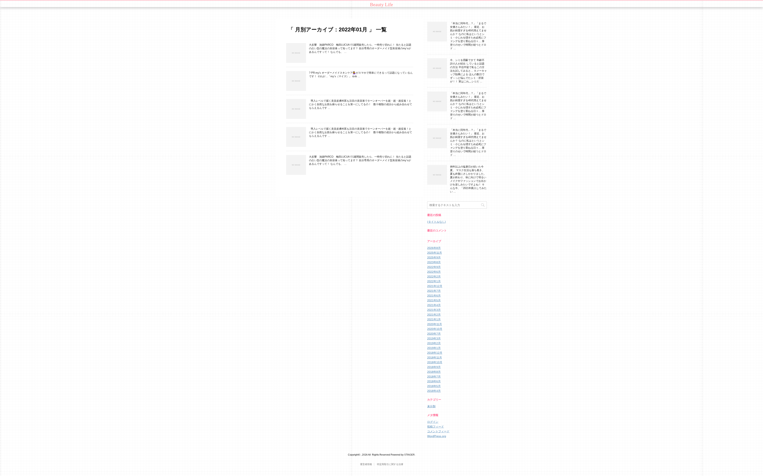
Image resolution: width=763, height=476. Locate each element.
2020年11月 (434, 324)
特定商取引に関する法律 (390, 464)
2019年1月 (434, 348)
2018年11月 (434, 357)
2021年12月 (434, 286)
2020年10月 (434, 329)
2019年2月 (434, 343)
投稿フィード (435, 426)
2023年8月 (434, 262)
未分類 (431, 406)
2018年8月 (434, 371)
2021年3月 (434, 309)
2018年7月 (434, 376)
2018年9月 (434, 367)
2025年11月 (434, 252)
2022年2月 (434, 276)
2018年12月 (434, 352)
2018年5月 (434, 386)
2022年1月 (434, 281)
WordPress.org (436, 436)
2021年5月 (434, 300)
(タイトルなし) (436, 221)
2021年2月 (434, 314)
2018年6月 (434, 381)
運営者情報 (366, 464)
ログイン (432, 421)
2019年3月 (434, 338)
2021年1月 (434, 319)
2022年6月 (434, 271)
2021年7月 (434, 290)
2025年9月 (434, 257)
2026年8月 (434, 248)
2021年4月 (434, 305)
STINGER (409, 454)
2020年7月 (434, 333)
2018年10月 (434, 362)
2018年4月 (434, 390)
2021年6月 (434, 295)
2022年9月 (434, 267)
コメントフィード (438, 431)
